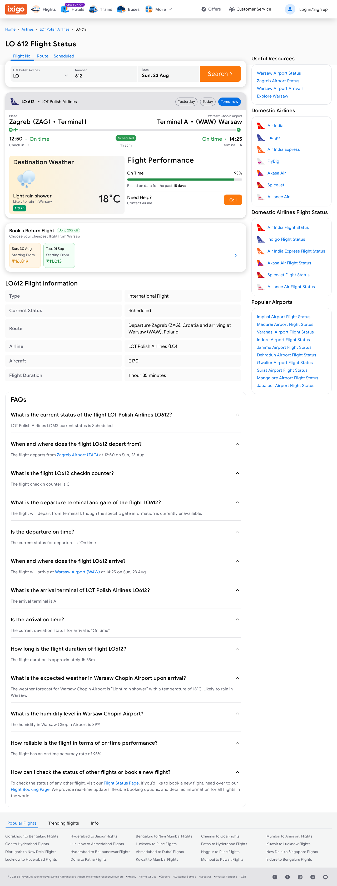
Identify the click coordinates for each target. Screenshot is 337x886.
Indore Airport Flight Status (283, 339)
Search (218, 73)
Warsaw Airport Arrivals (280, 88)
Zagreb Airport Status (278, 80)
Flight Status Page (121, 783)
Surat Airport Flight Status (282, 370)
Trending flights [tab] (63, 823)
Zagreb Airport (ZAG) (77, 454)
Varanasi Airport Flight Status (285, 332)
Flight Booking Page (30, 789)
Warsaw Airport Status (279, 73)
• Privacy (131, 876)
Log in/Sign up (313, 9)
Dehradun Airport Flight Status (286, 354)
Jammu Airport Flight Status (284, 347)
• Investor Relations (225, 876)
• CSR (243, 876)
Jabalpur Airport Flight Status (285, 385)
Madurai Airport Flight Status (285, 324)
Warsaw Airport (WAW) (77, 571)
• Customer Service (184, 876)
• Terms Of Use (147, 876)
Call (233, 199)
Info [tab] (95, 823)
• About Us (205, 876)
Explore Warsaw (272, 96)
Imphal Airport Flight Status (283, 316)
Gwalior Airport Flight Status (285, 362)
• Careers (164, 876)
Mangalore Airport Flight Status (287, 377)
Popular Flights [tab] (21, 823)
